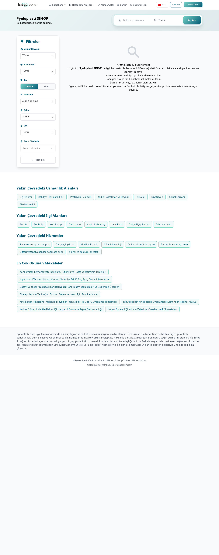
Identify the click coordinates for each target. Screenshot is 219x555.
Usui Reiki (116, 224)
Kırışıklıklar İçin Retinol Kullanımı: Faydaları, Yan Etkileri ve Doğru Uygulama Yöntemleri (68, 301)
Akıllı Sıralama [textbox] (30, 101)
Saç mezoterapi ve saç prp (34, 244)
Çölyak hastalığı (113, 244)
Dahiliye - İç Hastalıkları (51, 197)
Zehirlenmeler (163, 224)
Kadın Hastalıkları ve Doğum (113, 197)
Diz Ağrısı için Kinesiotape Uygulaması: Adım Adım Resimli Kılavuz (160, 301)
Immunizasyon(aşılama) (174, 244)
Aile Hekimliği (27, 204)
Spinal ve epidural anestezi (84, 252)
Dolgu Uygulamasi (139, 224)
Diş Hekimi (26, 197)
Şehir (26, 110)
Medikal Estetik (89, 244)
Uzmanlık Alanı (31, 48)
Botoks (24, 224)
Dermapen (75, 224)
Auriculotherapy (96, 224)
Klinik (47, 86)
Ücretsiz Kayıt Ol (193, 4)
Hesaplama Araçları (82, 4)
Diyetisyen (157, 197)
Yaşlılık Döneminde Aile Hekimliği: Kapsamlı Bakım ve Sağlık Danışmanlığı (61, 309)
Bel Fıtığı (38, 224)
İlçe (25, 125)
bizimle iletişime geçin (143, 86)
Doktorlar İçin (140, 4)
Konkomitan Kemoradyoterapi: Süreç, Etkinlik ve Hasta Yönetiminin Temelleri (63, 272)
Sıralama (28, 94)
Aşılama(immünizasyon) (141, 244)
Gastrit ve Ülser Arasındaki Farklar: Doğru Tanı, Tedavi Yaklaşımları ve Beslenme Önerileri (69, 286)
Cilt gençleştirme (64, 244)
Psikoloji (140, 197)
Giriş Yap (176, 4)
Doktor (29, 86)
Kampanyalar (107, 4)
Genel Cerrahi (177, 197)
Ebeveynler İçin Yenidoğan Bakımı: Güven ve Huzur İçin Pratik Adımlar (59, 294)
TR (161, 4)
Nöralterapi (55, 224)
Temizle (40, 159)
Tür (25, 80)
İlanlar (123, 4)
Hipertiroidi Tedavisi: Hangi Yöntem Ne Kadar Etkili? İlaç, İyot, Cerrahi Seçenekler (65, 279)
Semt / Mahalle (31, 141)
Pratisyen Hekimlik (80, 197)
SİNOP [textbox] (26, 116)
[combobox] (38, 55)
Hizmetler (28, 64)
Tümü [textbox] (25, 55)
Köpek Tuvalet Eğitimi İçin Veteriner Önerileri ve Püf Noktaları (142, 309)
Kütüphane (57, 4)
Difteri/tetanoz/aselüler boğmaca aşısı (41, 252)
